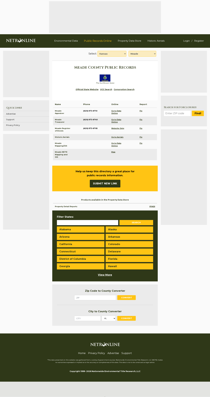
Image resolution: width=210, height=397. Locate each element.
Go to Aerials (117, 137)
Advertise (11, 114)
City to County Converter (105, 311)
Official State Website (87, 89)
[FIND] (152, 206)
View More (105, 274)
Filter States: (65, 216)
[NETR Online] (21, 40)
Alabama (65, 229)
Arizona (64, 236)
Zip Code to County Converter (105, 290)
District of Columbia (72, 258)
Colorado (114, 244)
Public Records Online (98, 40)
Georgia (64, 266)
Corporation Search (124, 89)
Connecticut (67, 251)
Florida (112, 258)
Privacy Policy (13, 125)
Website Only (117, 128)
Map (113, 152)
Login (186, 40)
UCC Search (106, 89)
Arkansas (114, 236)
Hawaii (112, 266)
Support (10, 119)
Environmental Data (66, 40)
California (65, 244)
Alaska (112, 229)
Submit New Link (105, 183)
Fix (141, 111)
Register (199, 40)
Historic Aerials (155, 40)
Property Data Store (129, 40)
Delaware (114, 251)
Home (82, 353)
